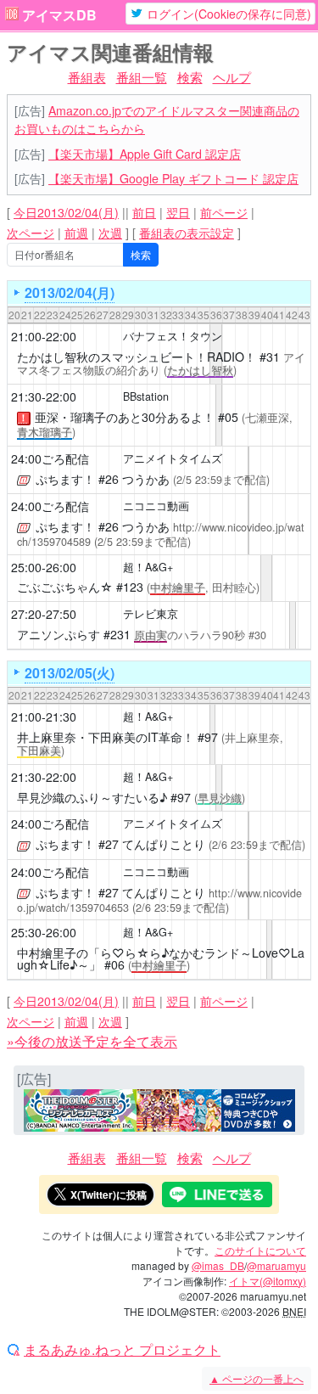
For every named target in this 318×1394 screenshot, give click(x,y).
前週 (76, 232)
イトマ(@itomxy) (267, 1280)
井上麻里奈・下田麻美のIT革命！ (105, 736)
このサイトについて (260, 1250)
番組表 (87, 77)
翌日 (178, 212)
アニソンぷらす (58, 634)
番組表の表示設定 (186, 232)
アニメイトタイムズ (172, 458)
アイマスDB (59, 15)
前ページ (224, 212)
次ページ (30, 232)
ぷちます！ (65, 478)
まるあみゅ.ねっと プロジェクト (122, 1350)
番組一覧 (141, 77)
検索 (190, 77)
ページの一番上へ (256, 1378)
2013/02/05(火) (69, 673)
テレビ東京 (150, 613)
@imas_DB (218, 1265)
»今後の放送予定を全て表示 (92, 1041)
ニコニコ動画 (156, 506)
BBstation (146, 396)
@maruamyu (276, 1265)
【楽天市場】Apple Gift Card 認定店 (144, 153)
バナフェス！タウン (172, 336)
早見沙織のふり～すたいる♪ (92, 797)
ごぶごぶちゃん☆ (65, 586)
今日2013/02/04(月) (66, 212)
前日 (144, 212)
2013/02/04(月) (69, 292)
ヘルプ (232, 77)
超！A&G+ (148, 567)
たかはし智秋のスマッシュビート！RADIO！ (136, 356)
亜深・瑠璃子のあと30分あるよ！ (125, 416)
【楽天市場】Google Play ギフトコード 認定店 (173, 178)
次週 (110, 232)
